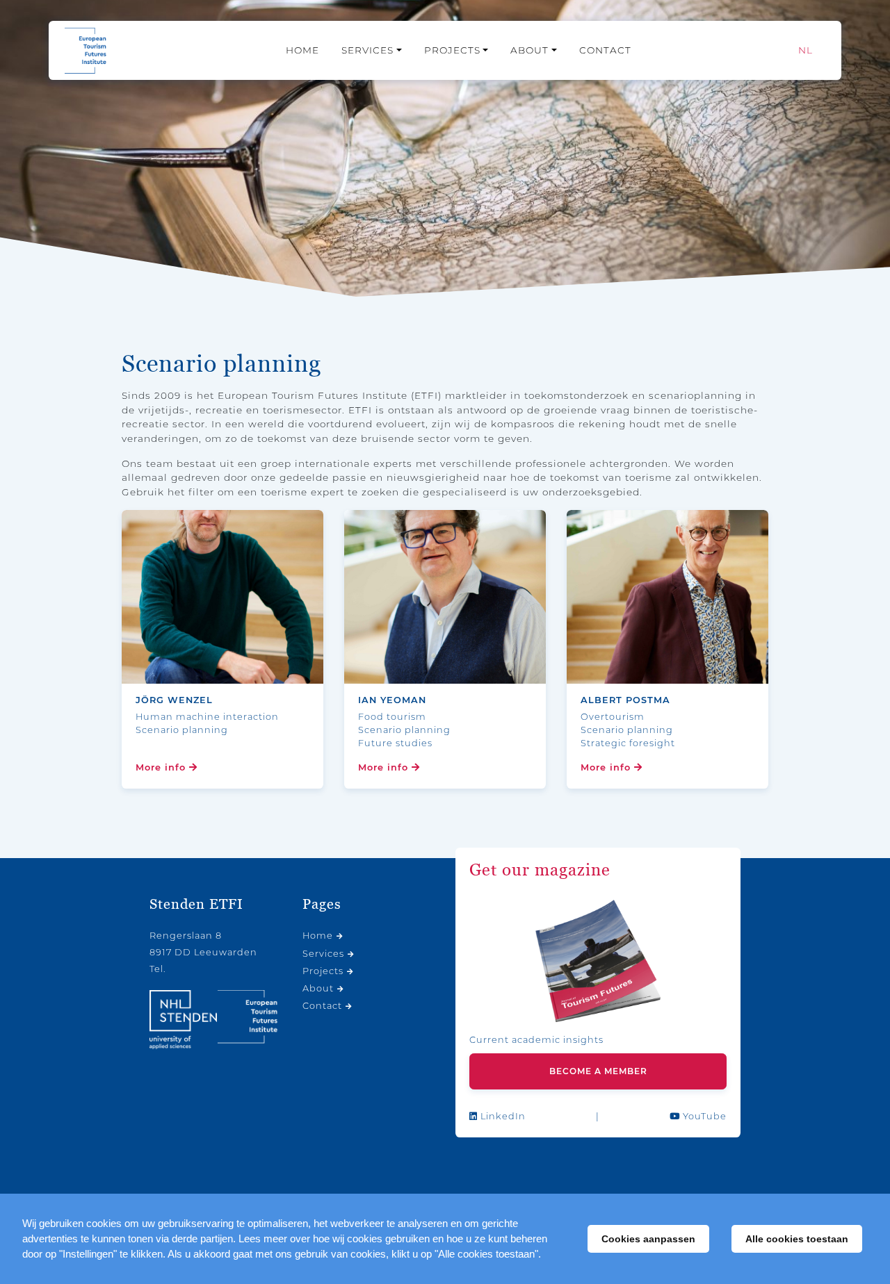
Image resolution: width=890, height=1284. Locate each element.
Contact (605, 50)
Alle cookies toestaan (796, 1238)
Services (367, 50)
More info (162, 767)
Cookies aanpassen (648, 1238)
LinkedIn (502, 1116)
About (529, 50)
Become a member (598, 1071)
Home (302, 50)
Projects (452, 50)
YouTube (703, 1116)
